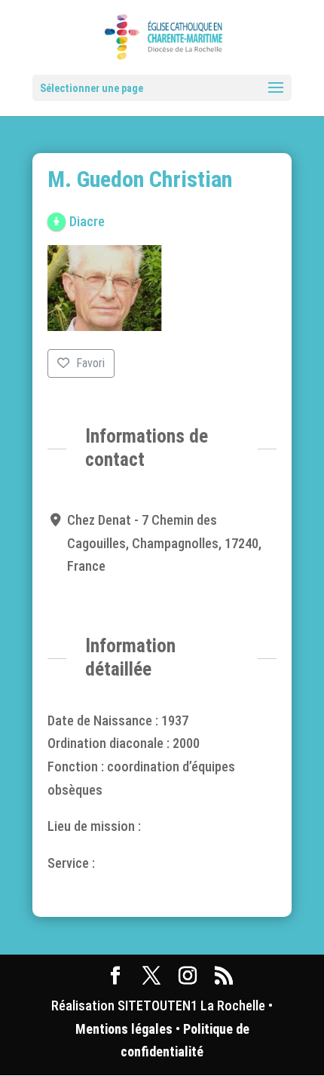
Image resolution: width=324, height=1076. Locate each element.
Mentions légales (124, 1029)
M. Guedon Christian (139, 179)
